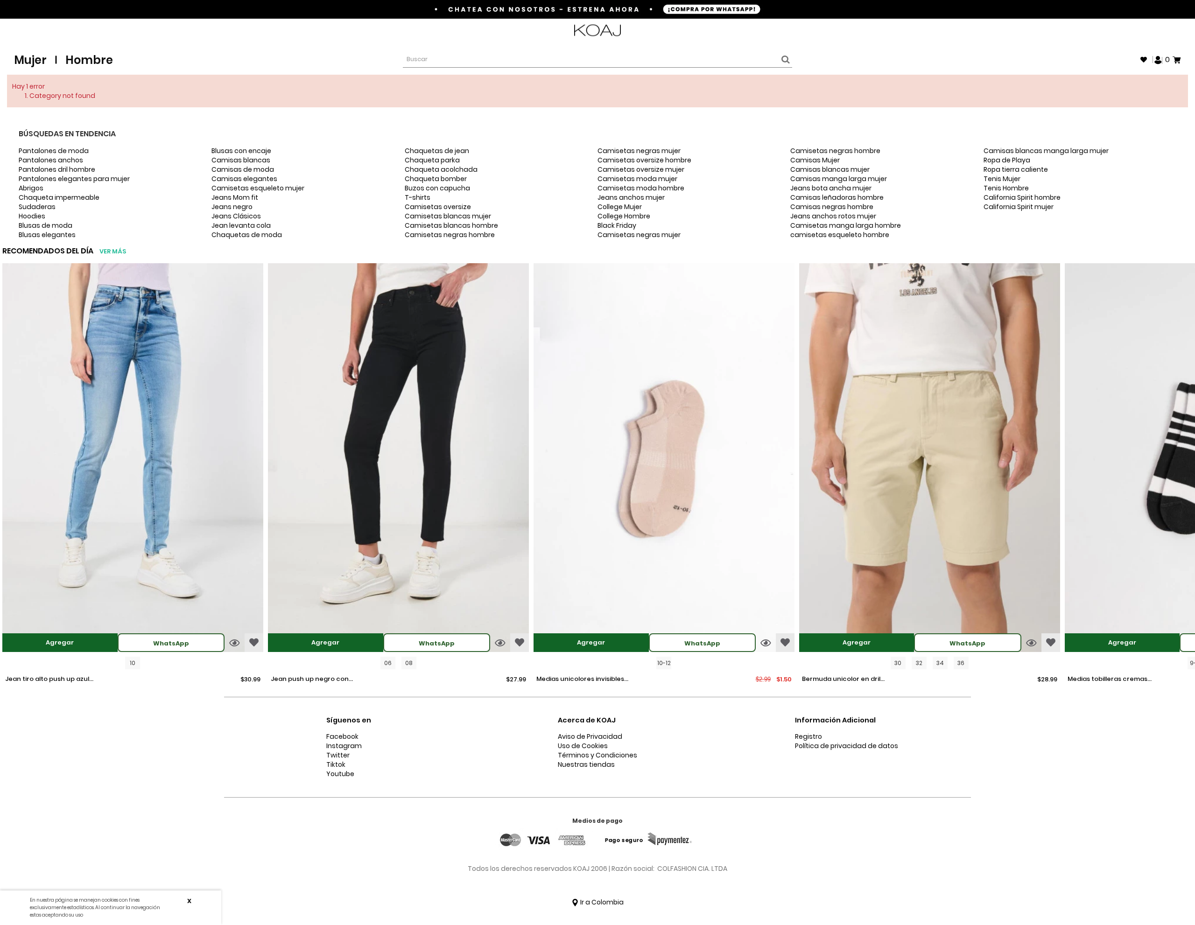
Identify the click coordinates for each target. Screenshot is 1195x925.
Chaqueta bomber (436, 178)
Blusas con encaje (241, 150)
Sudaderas (37, 206)
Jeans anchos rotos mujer (833, 216)
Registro (808, 736)
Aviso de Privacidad (590, 736)
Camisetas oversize (438, 206)
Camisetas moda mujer (637, 178)
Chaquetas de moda (246, 234)
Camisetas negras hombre (450, 234)
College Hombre (624, 216)
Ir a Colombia (601, 902)
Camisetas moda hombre (641, 188)
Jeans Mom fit (234, 197)
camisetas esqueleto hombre (839, 234)
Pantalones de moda (54, 150)
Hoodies (32, 216)
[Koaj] (597, 30)
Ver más (112, 251)
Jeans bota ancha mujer (831, 188)
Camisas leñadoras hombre (837, 197)
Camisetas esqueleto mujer (257, 188)
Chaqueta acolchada (441, 169)
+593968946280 (1156, 30)
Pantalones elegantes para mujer (74, 178)
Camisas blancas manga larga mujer (1046, 150)
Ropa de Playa (1007, 160)
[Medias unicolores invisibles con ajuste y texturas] (664, 458)
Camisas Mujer (815, 160)
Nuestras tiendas (586, 764)
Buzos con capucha (437, 188)
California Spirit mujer (1019, 206)
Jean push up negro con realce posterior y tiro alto (313, 679)
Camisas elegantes (244, 178)
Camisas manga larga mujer (838, 178)
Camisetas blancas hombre (451, 225)
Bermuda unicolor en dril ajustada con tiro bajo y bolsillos (841, 679)
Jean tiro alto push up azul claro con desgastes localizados (47, 679)
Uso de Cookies (583, 745)
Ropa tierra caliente (1016, 169)
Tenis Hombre (1006, 188)
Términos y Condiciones (597, 755)
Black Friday (617, 225)
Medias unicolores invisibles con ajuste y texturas (580, 679)
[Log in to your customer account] (1158, 59)
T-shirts (417, 197)
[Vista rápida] (235, 643)
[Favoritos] (1144, 59)
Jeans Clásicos (236, 216)
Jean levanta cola (241, 225)
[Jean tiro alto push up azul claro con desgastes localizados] (132, 458)
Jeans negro (232, 206)
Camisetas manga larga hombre (845, 225)
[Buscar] (784, 59)
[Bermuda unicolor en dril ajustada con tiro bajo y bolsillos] (929, 458)
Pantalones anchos (51, 160)
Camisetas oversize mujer (641, 169)
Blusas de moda (45, 225)
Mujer (30, 60)
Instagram (344, 745)
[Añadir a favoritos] (254, 642)
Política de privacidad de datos (846, 745)
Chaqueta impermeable (59, 197)
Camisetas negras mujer (639, 150)
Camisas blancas (240, 160)
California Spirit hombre (1022, 197)
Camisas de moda (242, 169)
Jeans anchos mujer (631, 197)
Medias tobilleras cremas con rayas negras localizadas (1107, 679)
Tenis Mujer (1002, 178)
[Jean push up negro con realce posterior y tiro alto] (398, 458)
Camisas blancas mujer (830, 169)
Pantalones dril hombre (57, 169)
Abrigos (31, 188)
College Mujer (620, 206)
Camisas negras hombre (831, 206)
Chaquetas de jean (437, 150)
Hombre (89, 60)
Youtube (340, 773)
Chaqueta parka (432, 160)
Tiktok (335, 764)
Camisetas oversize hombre (644, 160)
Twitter (338, 755)
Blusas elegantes (47, 234)
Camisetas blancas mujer (448, 216)
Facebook (342, 736)
